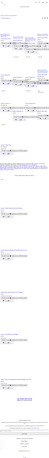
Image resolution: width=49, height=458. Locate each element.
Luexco (11, 2)
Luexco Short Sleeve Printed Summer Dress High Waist (30, 43)
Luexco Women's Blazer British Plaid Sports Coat (14, 250)
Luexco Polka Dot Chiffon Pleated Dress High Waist (6, 75)
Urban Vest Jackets (34, 166)
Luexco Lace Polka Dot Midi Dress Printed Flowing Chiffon (42, 37)
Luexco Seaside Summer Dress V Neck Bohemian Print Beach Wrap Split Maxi (18, 111)
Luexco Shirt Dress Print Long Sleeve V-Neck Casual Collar (42, 74)
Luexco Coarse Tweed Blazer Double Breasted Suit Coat (16, 379)
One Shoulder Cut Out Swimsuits (9, 166)
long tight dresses (34, 163)
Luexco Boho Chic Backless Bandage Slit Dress (6, 38)
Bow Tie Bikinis (23, 166)
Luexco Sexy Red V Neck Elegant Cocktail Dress (42, 111)
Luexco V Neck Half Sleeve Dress (6, 145)
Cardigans (34, 164)
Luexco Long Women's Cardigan (9, 334)
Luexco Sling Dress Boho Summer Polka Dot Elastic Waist (30, 77)
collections (43, 168)
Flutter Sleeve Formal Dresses (39, 167)
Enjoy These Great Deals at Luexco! (24, 175)
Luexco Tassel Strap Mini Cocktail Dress (11, 208)
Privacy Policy (36, 428)
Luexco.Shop (23, 167)
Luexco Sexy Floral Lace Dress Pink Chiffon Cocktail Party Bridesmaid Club (30, 103)
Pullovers (27, 164)
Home (21, 6)
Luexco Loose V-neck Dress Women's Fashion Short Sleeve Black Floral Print (6, 103)
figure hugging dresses (19, 163)
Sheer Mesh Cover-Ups (6, 168)
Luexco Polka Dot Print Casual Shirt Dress (18, 40)
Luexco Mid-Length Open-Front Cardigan (12, 292)
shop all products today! (7, 169)
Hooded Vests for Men (20, 168)
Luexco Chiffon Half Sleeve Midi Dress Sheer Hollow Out (18, 77)
